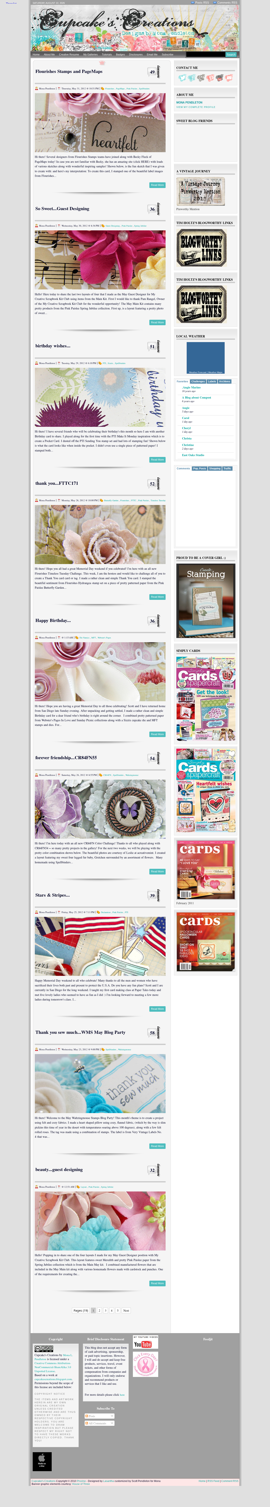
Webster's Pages (104, 637)
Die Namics (84, 637)
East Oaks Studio (193, 455)
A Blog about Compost (196, 397)
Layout (84, 1186)
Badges (120, 54)
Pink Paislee (132, 88)
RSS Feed (213, 1481)
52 (152, 483)
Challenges (198, 381)
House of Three (81, 1484)
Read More (157, 185)
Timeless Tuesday (158, 500)
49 (152, 71)
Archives (224, 381)
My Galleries (90, 54)
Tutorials (107, 54)
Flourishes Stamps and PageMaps (69, 71)
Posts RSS (202, 2)
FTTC (133, 500)
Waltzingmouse (132, 775)
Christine (188, 445)
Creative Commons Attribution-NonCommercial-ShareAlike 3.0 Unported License (53, 1367)
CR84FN (107, 775)
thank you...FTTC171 (56, 483)
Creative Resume (69, 54)
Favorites (182, 381)
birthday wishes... (52, 345)
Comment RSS (229, 1481)
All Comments (97, 1423)
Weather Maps (215, 372)
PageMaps (120, 88)
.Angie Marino (191, 387)
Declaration (106, 912)
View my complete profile (195, 107)
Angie (185, 408)
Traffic (227, 468)
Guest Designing (113, 225)
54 (152, 758)
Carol (185, 418)
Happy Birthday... (53, 620)
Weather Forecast (197, 372)
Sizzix (110, 363)
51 (152, 346)
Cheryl (186, 428)
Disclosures (136, 54)
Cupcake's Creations (43, 1481)
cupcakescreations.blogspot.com (53, 1379)
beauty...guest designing (59, 1169)
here (122, 1395)
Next (126, 1310)
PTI (104, 363)
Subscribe (167, 54)
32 (152, 1170)
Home (36, 54)
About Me (49, 54)
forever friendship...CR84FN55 (66, 757)
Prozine (81, 1481)
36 (152, 209)
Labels (212, 381)
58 (152, 1032)
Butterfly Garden (111, 500)
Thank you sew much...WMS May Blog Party (80, 1032)
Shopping (214, 468)
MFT (93, 637)
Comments (183, 468)
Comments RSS (227, 2)
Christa (187, 438)
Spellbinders (144, 88)
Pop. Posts (199, 468)
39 (152, 895)
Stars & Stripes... (52, 894)
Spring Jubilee (140, 225)
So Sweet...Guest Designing (62, 208)
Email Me (152, 54)
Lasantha (108, 1481)
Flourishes (109, 88)
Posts (91, 1416)
